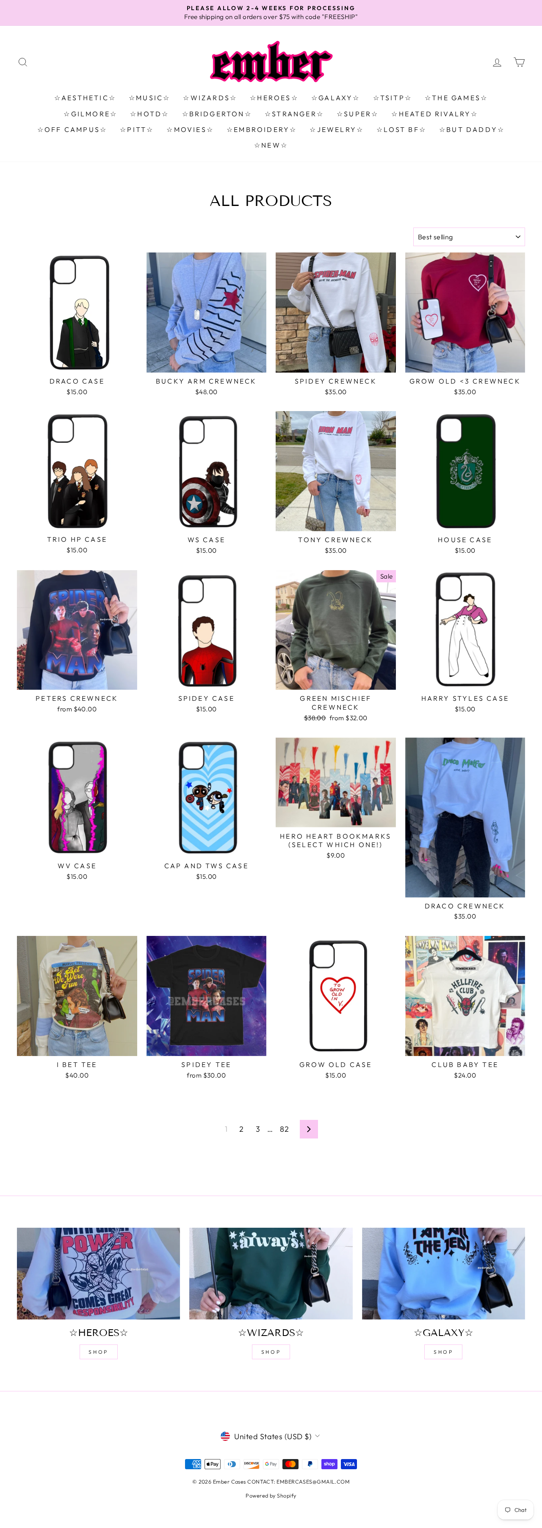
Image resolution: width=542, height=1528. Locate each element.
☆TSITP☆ (392, 97)
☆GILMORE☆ (90, 114)
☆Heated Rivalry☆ (434, 114)
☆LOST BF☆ (401, 129)
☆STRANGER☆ (294, 114)
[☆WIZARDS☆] (270, 1274)
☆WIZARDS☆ (210, 97)
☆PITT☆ (137, 129)
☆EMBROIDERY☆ (262, 129)
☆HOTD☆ (149, 114)
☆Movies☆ (190, 129)
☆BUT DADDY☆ (472, 129)
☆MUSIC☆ (149, 97)
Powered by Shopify (271, 1495)
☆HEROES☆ (274, 97)
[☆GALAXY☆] (443, 1274)
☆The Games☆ (456, 97)
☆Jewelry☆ (337, 129)
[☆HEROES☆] (98, 1274)
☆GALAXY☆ (335, 97)
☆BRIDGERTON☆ (217, 114)
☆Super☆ (358, 114)
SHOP (98, 1352)
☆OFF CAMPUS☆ (72, 129)
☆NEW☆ (271, 145)
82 (284, 1129)
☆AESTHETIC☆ (85, 97)
